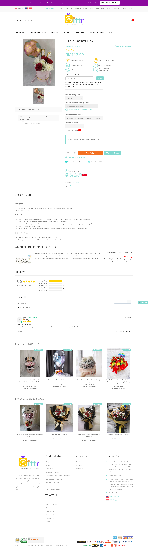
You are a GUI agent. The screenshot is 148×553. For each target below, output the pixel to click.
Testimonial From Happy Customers (58, 475)
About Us (49, 501)
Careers (48, 508)
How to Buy (50, 469)
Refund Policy (50, 518)
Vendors (48, 465)
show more (67, 263)
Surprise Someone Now (109, 3)
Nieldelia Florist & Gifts (73, 46)
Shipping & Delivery (52, 472)
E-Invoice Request (52, 486)
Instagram (79, 465)
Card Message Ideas (53, 489)
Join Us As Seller (51, 504)
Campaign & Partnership (54, 479)
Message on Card (73, 130)
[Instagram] (28, 20)
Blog (47, 462)
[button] (127, 331)
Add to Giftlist (113, 153)
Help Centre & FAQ (52, 482)
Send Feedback (114, 493)
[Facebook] (25, 20)
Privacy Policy (50, 511)
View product (30, 365)
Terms (48, 522)
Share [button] (21, 331)
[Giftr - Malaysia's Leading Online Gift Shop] (74, 19)
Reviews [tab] (20, 297)
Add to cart (90, 153)
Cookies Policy (51, 515)
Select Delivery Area (72, 95)
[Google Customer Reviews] (36, 540)
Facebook (79, 462)
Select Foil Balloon (71, 122)
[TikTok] (31, 20)
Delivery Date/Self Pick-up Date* (77, 102)
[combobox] (120, 32)
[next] (131, 371)
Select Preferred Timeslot (74, 114)
